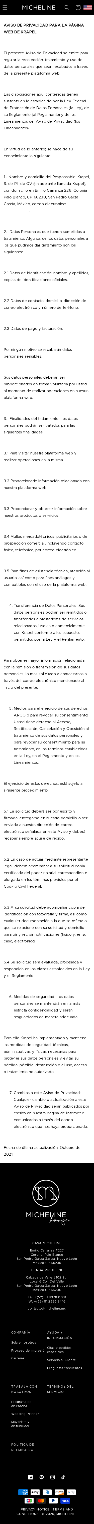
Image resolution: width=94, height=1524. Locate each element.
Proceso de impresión (29, 1350)
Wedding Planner (25, 1413)
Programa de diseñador (21, 1404)
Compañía (21, 1332)
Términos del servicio (60, 1389)
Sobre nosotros (23, 1342)
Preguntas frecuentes (64, 1368)
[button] (66, 7)
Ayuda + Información (60, 1335)
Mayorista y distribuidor (20, 1424)
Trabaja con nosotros (24, 1389)
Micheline (65, 1513)
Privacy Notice (35, 1509)
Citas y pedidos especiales (59, 1350)
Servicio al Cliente (61, 1360)
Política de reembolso (22, 1447)
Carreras (18, 1358)
